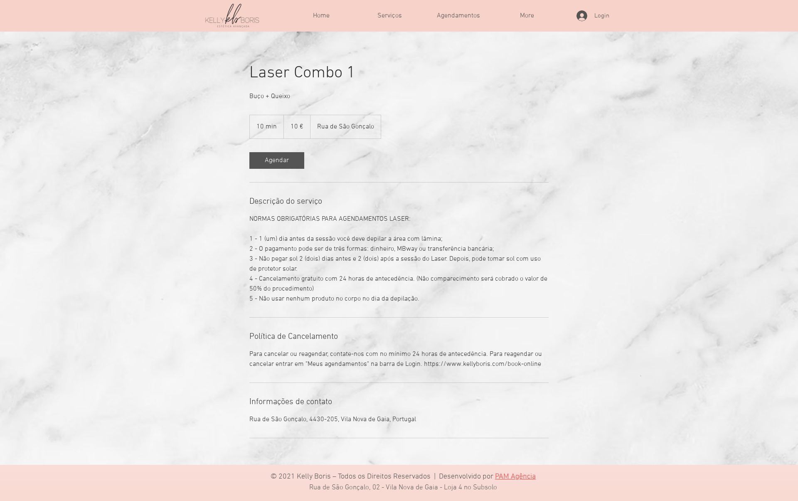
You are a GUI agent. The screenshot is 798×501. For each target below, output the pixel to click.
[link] (276, 160)
